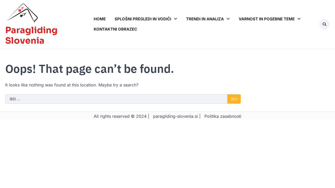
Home (100, 18)
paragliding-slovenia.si (175, 116)
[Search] (324, 24)
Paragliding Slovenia (31, 35)
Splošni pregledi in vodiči (143, 18)
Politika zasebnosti (222, 116)
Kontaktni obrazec (115, 29)
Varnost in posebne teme (267, 18)
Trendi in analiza (205, 18)
